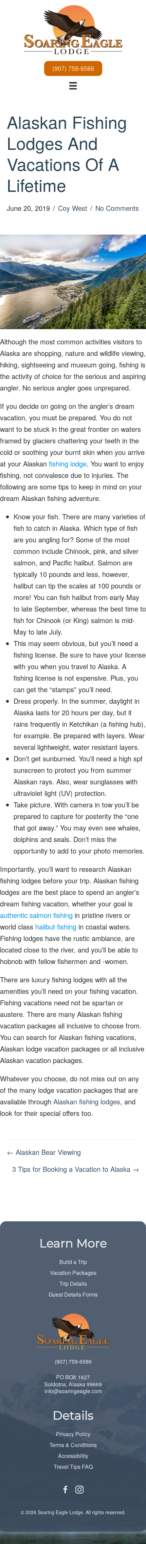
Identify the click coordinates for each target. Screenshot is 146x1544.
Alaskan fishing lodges (86, 1101)
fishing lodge (68, 463)
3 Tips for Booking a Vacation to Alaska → (75, 1169)
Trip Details (73, 1283)
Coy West (72, 208)
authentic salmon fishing (36, 915)
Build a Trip (73, 1262)
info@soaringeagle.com (73, 1391)
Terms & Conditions (73, 1445)
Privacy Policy (73, 1434)
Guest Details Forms (73, 1294)
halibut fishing (55, 926)
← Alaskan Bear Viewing (44, 1152)
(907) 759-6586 (73, 1361)
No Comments (117, 208)
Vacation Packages (73, 1273)
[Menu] (73, 85)
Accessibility (73, 1456)
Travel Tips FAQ (73, 1466)
